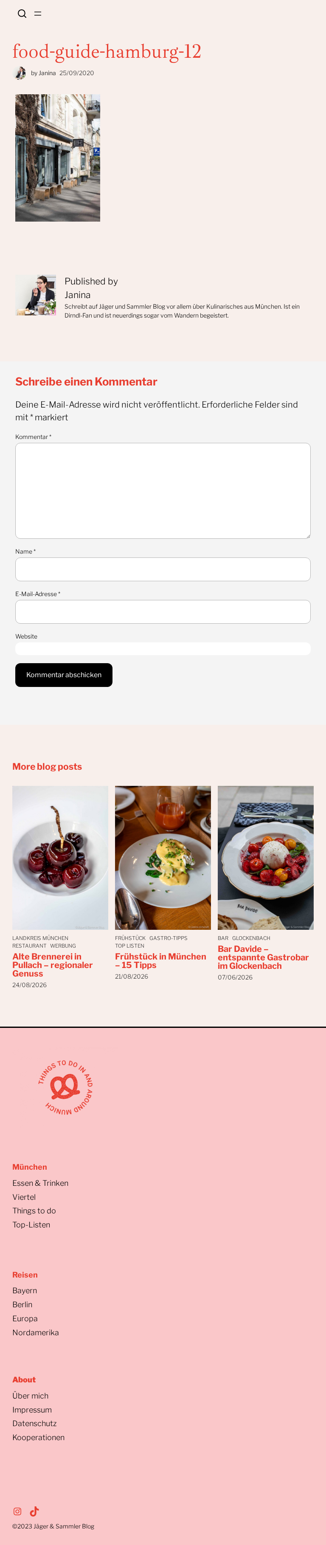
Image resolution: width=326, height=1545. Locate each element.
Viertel (24, 1197)
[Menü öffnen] (38, 13)
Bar (223, 938)
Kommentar (33, 436)
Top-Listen (31, 1224)
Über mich (30, 1395)
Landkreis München (40, 938)
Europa (25, 1318)
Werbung (63, 946)
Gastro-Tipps (168, 938)
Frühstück (130, 938)
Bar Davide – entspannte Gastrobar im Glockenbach (263, 957)
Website (26, 636)
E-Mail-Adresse (37, 593)
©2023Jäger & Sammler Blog (53, 1526)
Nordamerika (35, 1332)
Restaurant (29, 946)
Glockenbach (251, 938)
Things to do (34, 1210)
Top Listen (129, 946)
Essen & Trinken (40, 1183)
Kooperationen (38, 1437)
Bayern (24, 1290)
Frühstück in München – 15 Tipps (160, 960)
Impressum (32, 1409)
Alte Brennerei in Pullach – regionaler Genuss (52, 965)
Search (22, 13)
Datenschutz (34, 1423)
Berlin (22, 1304)
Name (25, 551)
